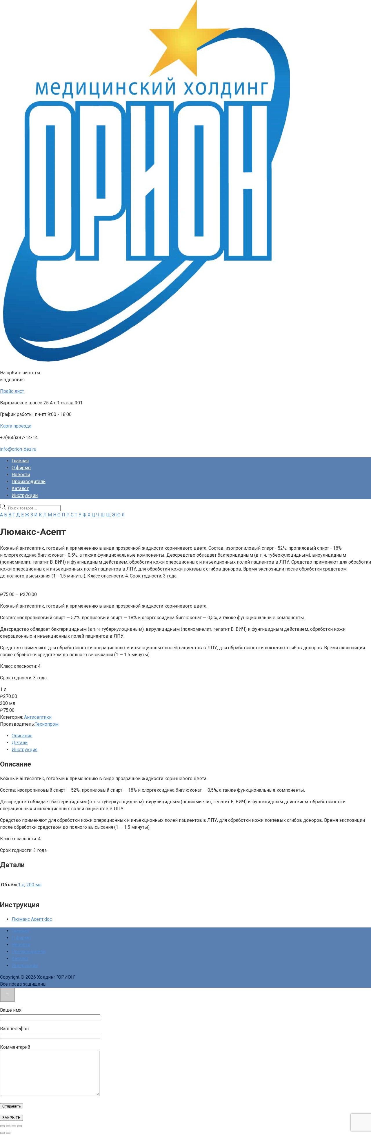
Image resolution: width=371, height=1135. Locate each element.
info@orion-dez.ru (18, 449)
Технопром (47, 724)
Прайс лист (12, 391)
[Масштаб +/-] (2, 1126)
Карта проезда (15, 426)
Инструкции (25, 495)
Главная (20, 460)
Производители (29, 481)
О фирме (21, 467)
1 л (21, 885)
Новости (21, 474)
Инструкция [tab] (24, 749)
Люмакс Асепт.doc (32, 919)
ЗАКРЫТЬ (11, 1118)
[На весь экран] (8, 1126)
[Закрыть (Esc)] (19, 1126)
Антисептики (38, 717)
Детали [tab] (20, 742)
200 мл (33, 885)
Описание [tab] (22, 735)
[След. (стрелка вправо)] (8, 1133)
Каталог (20, 488)
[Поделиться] (14, 1126)
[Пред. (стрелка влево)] (2, 1133)
